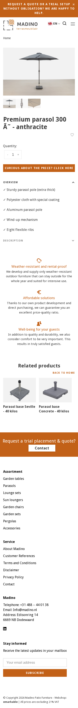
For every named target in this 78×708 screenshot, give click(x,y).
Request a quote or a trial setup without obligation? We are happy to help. (39, 8)
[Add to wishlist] (72, 135)
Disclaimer (11, 570)
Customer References (19, 556)
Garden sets (12, 514)
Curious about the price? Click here (39, 168)
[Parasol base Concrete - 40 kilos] (55, 390)
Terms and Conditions (19, 563)
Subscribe (35, 672)
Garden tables (13, 479)
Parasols (9, 486)
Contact (42, 448)
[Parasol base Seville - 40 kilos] (19, 390)
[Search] (65, 24)
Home (7, 38)
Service (9, 542)
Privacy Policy (13, 577)
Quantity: (10, 146)
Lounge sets (12, 493)
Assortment (12, 472)
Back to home (64, 372)
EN (55, 23)
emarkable (10, 701)
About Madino (14, 549)
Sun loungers (13, 500)
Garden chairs (13, 507)
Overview (10, 182)
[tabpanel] (39, 72)
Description (13, 240)
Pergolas (9, 521)
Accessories (11, 528)
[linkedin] (4, 629)
